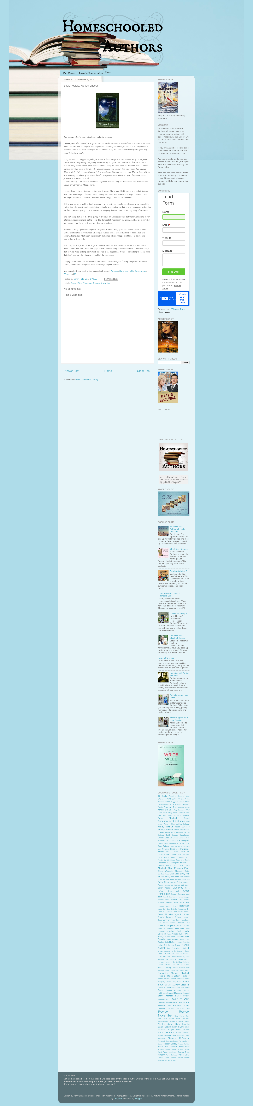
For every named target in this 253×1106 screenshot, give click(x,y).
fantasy (173, 882)
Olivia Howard (170, 985)
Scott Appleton (178, 1036)
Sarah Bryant (177, 1027)
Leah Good (175, 954)
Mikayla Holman (179, 967)
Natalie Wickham (177, 979)
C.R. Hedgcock (183, 841)
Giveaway (178, 887)
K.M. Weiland (172, 934)
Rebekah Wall (183, 1008)
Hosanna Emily (163, 906)
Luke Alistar (163, 957)
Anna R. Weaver (181, 815)
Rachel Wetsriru (182, 996)
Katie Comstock (177, 937)
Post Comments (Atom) (87, 380)
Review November (101, 283)
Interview (183, 906)
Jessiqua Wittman (165, 928)
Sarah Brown (164, 1027)
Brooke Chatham (165, 838)
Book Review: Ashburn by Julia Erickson (177, 529)
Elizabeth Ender (182, 871)
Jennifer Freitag (169, 920)
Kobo (76, 274)
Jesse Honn (180, 920)
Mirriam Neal (170, 970)
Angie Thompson (179, 813)
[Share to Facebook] (113, 279)
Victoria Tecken (177, 1058)
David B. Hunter (169, 860)
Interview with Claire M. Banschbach (170, 594)
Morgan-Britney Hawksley (178, 976)
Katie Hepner (172, 939)
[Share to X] (110, 279)
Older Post (143, 370)
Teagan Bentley (170, 1044)
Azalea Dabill (178, 830)
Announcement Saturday (171, 821)
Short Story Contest (179, 549)
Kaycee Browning (183, 942)
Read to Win (180, 999)
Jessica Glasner (169, 923)
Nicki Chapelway (174, 982)
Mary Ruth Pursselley (174, 959)
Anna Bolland (168, 815)
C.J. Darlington (171, 841)
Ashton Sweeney (182, 827)
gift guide (185, 885)
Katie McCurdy (171, 942)
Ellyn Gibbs (174, 874)
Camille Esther (184, 843)
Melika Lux (170, 965)
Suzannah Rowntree (165, 1041)
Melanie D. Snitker (174, 962)
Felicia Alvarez (183, 882)
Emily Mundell (184, 877)
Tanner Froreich (179, 1041)
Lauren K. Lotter (183, 951)
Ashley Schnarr (183, 824)
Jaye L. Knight (181, 914)
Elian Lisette (185, 865)
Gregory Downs (177, 894)
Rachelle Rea (164, 1000)
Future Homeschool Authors (169, 885)
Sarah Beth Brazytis (178, 1024)
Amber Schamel (165, 810)
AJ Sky (181, 799)
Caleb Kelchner (172, 843)
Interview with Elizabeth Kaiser (177, 637)
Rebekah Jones (181, 1005)
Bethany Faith (164, 835)
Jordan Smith (174, 931)
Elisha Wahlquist (165, 871)
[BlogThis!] (108, 279)
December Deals (182, 860)
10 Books (162, 796)
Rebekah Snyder (166, 1008)
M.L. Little (172, 956)
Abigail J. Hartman (177, 796)
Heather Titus (172, 902)
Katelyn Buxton (164, 937)
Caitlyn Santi (162, 843)
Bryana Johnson (179, 838)
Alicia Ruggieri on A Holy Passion (179, 719)
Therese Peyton (164, 1049)
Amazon (114, 270)
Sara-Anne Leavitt (176, 1021)
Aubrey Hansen (165, 829)
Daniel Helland (163, 857)
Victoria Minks (163, 1058)
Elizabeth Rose (163, 874)
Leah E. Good (164, 954)
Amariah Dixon (183, 807)
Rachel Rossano (174, 993)
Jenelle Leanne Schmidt (170, 917)
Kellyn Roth (162, 945)
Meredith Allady (164, 968)
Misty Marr (180, 970)
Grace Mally (174, 891)
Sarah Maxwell (182, 1033)
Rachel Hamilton (173, 990)
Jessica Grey (183, 923)
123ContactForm (177, 309)
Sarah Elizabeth (182, 1030)
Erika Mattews (175, 879)
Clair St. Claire (172, 852)
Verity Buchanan (172, 1055)
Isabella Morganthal (178, 909)
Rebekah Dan (164, 1006)
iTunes (66, 274)
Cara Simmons (176, 846)
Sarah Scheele (164, 1036)
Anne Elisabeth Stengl (173, 818)
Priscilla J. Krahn (164, 988)
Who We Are (69, 72)
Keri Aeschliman (174, 948)
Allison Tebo (162, 804)
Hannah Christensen (170, 897)
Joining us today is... (179, 613)
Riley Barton (179, 1016)
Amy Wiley (167, 813)
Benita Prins (170, 832)
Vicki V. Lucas (183, 1055)
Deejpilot (118, 1099)
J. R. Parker (167, 912)
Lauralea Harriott (170, 951)
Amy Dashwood (179, 810)
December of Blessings (167, 863)
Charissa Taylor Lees (171, 849)
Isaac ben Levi (164, 909)
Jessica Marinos (182, 925)
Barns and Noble (126, 270)
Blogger (138, 1099)
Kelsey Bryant (174, 945)
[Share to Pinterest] (116, 279)
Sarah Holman (166, 1032)
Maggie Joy (180, 956)
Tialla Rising (177, 1049)
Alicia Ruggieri (171, 802)
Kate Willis (184, 934)
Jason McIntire (165, 914)
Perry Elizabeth (182, 985)
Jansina (186, 912)
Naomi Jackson (164, 979)
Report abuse (164, 312)
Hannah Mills (176, 900)
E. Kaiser (181, 863)
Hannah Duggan (184, 897)
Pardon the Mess (166, 658)
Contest (174, 855)
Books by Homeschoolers (91, 72)
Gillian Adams (164, 888)
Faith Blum (163, 882)
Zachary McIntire (170, 1060)
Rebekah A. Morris (179, 1002)
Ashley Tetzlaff (165, 827)
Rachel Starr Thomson (81, 283)
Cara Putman (163, 846)
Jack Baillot (177, 912)
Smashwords (140, 270)
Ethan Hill (185, 879)
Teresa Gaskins (183, 1044)
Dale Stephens (183, 854)
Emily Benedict (172, 876)
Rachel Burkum (176, 988)
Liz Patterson (184, 954)
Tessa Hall (163, 1047)
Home (108, 370)
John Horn (179, 928)
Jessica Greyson (166, 925)
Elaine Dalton (172, 866)
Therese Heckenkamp (179, 1047)
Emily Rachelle (163, 879)
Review (163, 1011)
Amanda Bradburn (174, 804)
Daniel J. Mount (177, 857)
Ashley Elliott (169, 824)
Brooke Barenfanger (180, 835)
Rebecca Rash (164, 1003)
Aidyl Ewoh (171, 799)
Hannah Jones (163, 900)
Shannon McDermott (178, 1038)
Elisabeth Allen (165, 868)
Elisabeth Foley (181, 868)
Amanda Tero (170, 807)
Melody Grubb (183, 965)
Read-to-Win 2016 (178, 571)
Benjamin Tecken (182, 832)
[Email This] (105, 279)
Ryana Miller (174, 1019)
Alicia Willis (184, 802)
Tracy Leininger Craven (173, 1052)
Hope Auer (184, 902)
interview (172, 906)
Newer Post (72, 370)
